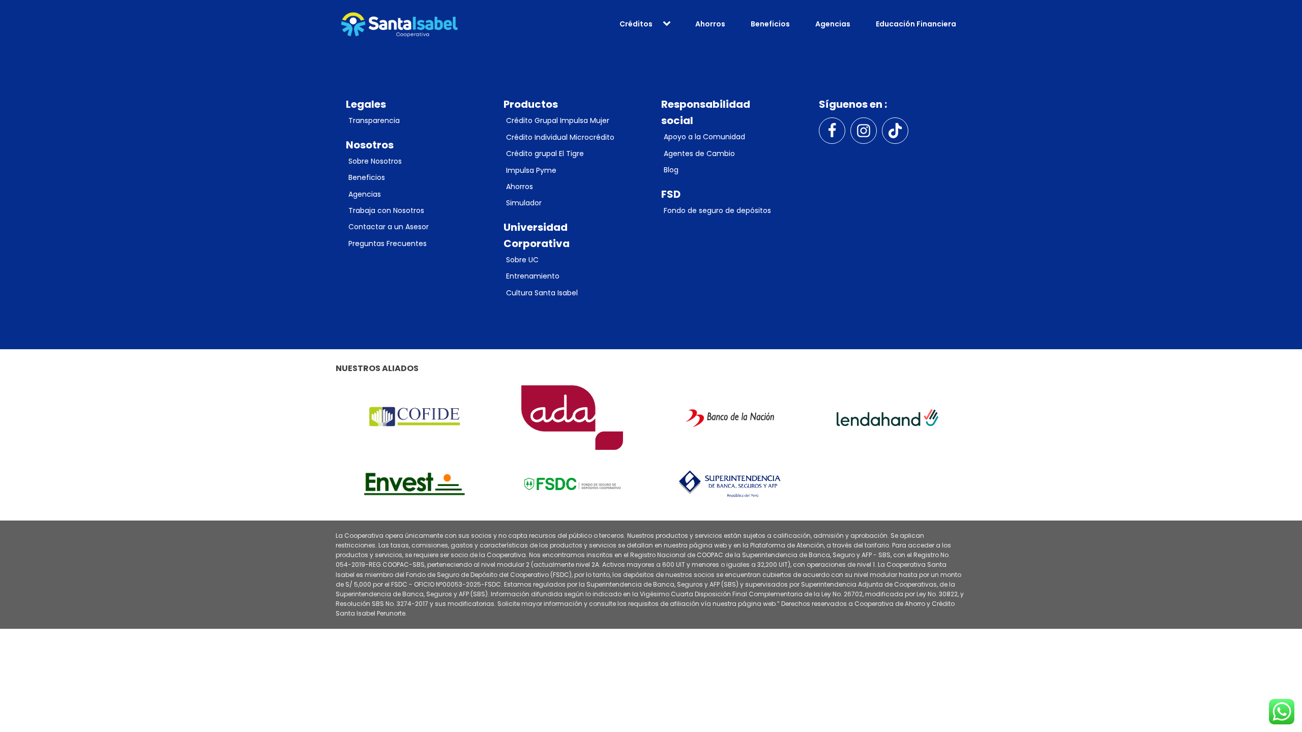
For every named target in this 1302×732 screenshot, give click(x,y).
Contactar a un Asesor (388, 227)
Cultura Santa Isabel (542, 293)
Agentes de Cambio (699, 153)
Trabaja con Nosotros (386, 210)
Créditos (636, 24)
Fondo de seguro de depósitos (717, 210)
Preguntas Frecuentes (387, 243)
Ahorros (710, 24)
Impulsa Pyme (531, 170)
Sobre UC (522, 260)
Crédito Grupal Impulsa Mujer (557, 120)
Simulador (524, 203)
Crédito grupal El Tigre (545, 153)
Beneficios (770, 24)
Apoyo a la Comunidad (704, 137)
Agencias (832, 24)
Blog (671, 170)
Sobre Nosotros (375, 161)
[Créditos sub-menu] (669, 24)
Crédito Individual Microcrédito (560, 137)
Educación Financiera (916, 24)
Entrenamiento (532, 276)
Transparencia (374, 120)
